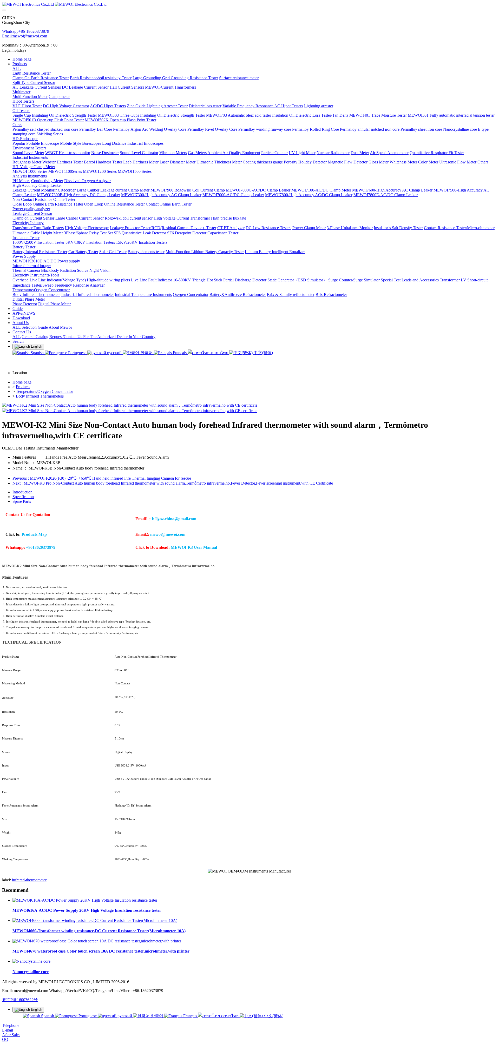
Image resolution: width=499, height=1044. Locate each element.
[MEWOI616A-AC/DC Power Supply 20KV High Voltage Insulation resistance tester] (84, 900)
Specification (23, 496)
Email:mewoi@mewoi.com (24, 36)
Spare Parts (21, 501)
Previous (101, 478)
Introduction (22, 492)
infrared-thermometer (29, 880)
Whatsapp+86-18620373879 (25, 31)
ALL (16, 68)
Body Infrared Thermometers (40, 396)
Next (172, 483)
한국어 (146, 353)
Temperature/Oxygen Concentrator (44, 391)
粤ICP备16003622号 (20, 999)
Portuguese (77, 353)
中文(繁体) (263, 353)
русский (114, 353)
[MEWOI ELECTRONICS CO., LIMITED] (249, 4)
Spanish (37, 353)
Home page (21, 59)
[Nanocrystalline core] (31, 961)
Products (23, 387)
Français (180, 353)
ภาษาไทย (219, 353)
